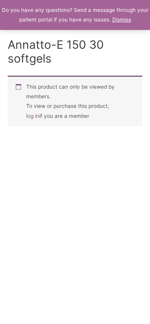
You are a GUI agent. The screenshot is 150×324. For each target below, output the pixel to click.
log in (32, 116)
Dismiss (121, 20)
